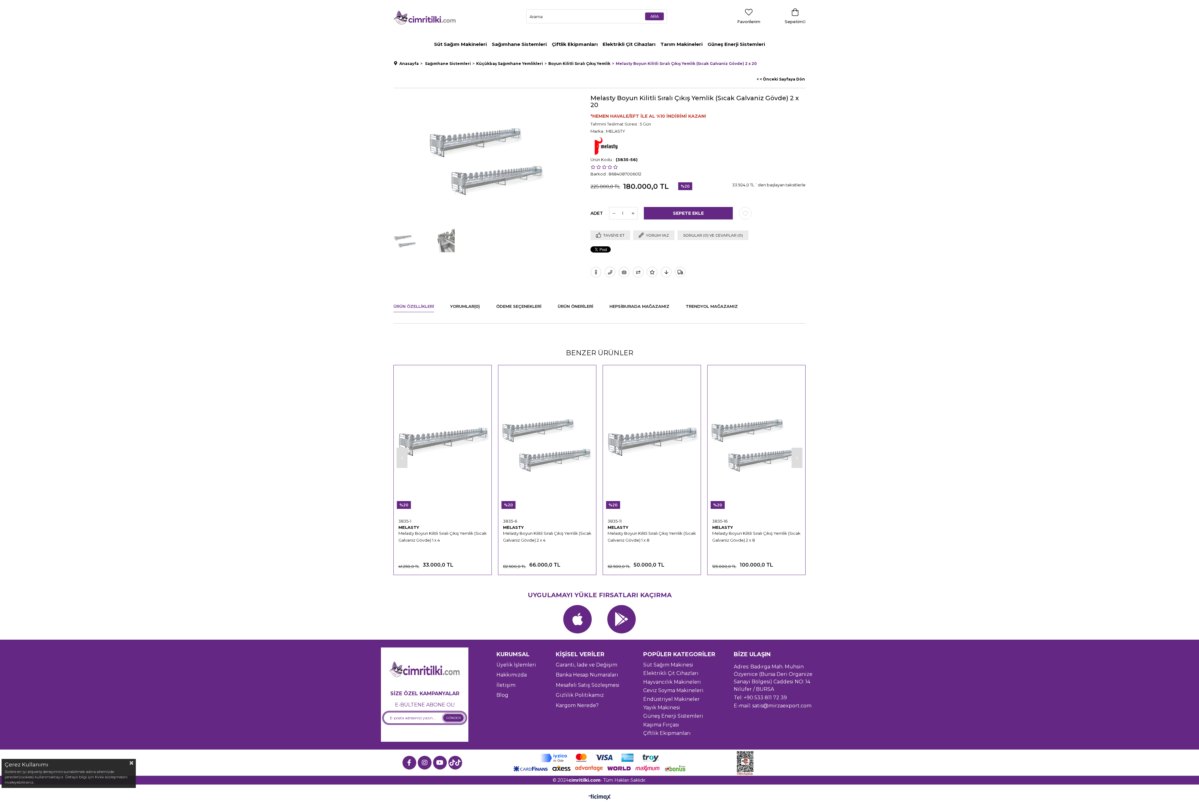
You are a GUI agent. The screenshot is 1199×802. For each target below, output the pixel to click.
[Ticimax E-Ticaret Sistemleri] (600, 797)
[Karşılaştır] (638, 272)
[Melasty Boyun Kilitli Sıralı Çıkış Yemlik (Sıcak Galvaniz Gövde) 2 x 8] (756, 442)
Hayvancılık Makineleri (672, 682)
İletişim (506, 685)
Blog (502, 695)
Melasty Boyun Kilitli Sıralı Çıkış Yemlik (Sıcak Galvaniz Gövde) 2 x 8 (756, 537)
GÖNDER (453, 718)
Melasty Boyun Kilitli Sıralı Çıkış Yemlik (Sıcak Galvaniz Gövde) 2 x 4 (547, 537)
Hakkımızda (511, 675)
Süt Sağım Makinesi (668, 665)
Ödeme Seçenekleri (518, 306)
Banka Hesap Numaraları (587, 675)
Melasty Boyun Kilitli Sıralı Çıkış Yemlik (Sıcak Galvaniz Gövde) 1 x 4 (442, 537)
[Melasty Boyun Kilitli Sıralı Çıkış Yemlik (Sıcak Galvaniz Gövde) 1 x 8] (652, 442)
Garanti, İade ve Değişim (586, 665)
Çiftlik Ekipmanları (575, 44)
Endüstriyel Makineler (671, 699)
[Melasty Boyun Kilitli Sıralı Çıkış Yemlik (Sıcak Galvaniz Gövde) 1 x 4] (442, 442)
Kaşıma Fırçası (661, 725)
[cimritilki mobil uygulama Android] (621, 619)
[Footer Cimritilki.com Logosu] (424, 670)
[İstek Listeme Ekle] (624, 272)
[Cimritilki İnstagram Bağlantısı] (425, 763)
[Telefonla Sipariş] (609, 272)
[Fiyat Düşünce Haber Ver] (666, 272)
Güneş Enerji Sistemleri (736, 44)
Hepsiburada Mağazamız (639, 306)
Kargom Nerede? (577, 705)
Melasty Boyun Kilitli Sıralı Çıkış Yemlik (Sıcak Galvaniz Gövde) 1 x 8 (652, 537)
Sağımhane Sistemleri (519, 44)
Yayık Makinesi (661, 708)
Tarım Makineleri (681, 44)
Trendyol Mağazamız (712, 306)
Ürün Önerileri (575, 306)
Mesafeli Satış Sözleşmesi (587, 685)
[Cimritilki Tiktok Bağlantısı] (455, 763)
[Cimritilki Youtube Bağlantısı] (440, 763)
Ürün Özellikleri (413, 306)
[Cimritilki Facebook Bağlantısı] (409, 763)
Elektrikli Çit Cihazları (629, 44)
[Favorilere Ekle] (745, 213)
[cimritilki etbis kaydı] (747, 763)
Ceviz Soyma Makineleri (673, 690)
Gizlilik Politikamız (580, 695)
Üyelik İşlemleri (516, 665)
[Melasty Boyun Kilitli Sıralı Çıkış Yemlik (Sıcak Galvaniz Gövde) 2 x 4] (547, 442)
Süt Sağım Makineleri (460, 44)
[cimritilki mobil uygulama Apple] (577, 619)
